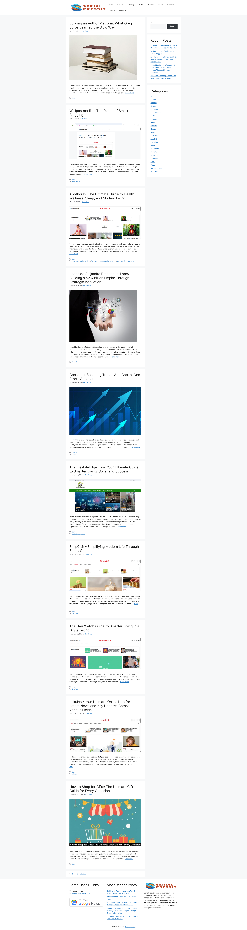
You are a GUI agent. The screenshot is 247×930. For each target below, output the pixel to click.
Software (154, 155)
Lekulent (74, 774)
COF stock (75, 454)
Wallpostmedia (76, 181)
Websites (154, 172)
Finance (160, 5)
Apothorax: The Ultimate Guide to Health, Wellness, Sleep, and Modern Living (102, 196)
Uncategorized (156, 168)
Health (141, 5)
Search (153, 22)
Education (150, 5)
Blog (73, 98)
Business (120, 5)
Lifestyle (154, 139)
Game (153, 122)
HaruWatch (75, 689)
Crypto (153, 106)
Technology (131, 5)
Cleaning (154, 103)
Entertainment (156, 113)
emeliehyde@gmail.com (81, 893)
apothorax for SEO (110, 261)
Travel (153, 165)
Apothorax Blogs (84, 261)
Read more (129, 93)
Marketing (122, 10)
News (153, 145)
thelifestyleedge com (78, 534)
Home (111, 5)
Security (154, 152)
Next (83, 874)
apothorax (75, 261)
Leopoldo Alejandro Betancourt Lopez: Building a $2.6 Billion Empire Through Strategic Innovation (100, 278)
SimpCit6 (75, 613)
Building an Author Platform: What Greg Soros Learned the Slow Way (100, 25)
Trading (153, 162)
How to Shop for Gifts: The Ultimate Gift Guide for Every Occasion (101, 789)
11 (78, 874)
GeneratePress (130, 927)
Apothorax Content (97, 261)
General (74, 362)
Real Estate (170, 5)
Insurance (112, 10)
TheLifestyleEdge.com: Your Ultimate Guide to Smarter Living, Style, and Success (103, 469)
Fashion (154, 116)
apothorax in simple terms (125, 261)
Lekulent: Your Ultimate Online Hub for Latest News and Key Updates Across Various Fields (99, 706)
